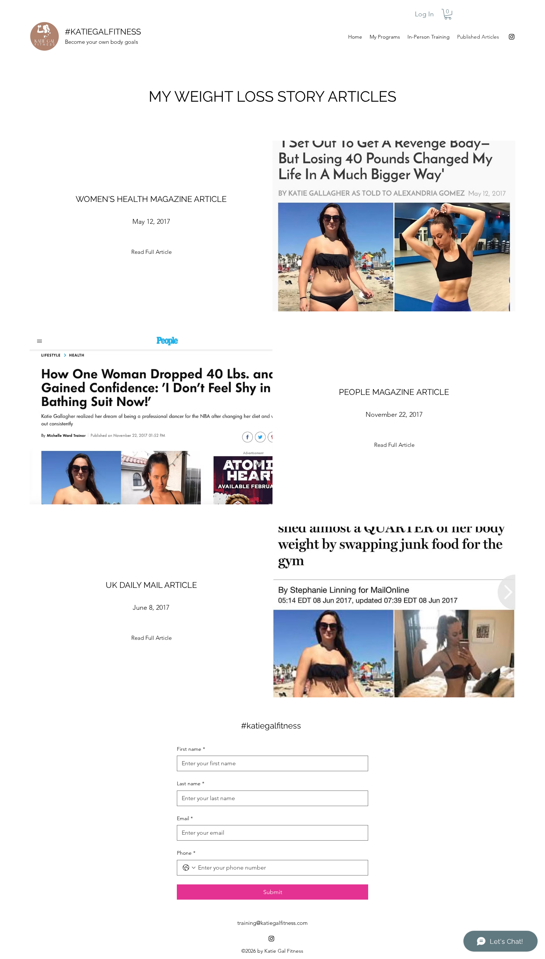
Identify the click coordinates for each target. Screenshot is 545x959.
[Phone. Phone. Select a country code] (189, 867)
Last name (190, 783)
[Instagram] (511, 36)
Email (185, 818)
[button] (448, 14)
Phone (186, 853)
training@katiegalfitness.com (272, 922)
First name (191, 749)
